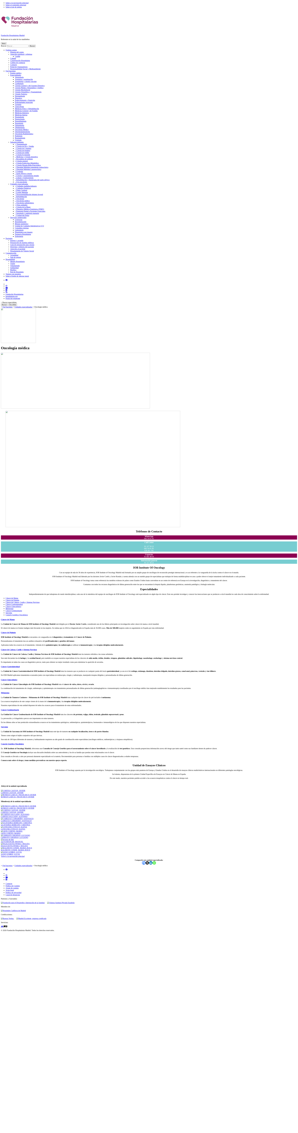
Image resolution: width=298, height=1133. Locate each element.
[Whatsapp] (154, 863)
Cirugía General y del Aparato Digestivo (30, 86)
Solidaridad (14, 268)
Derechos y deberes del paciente (22, 247)
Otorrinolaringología (22, 132)
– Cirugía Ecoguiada (22, 155)
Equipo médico (15, 73)
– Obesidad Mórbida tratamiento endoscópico (31, 167)
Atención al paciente (17, 249)
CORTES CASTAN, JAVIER (12, 793)
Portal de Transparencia (18, 67)
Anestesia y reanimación (24, 79)
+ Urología (19, 171)
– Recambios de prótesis (24, 159)
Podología (18, 136)
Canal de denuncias (13, 895)
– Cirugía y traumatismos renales (27, 176)
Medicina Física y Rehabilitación (27, 109)
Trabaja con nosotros (13, 274)
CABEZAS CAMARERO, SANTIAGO (16, 821)
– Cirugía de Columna (23, 148)
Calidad (13, 58)
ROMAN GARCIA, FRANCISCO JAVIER (17, 797)
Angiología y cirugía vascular (26, 81)
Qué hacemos (11, 71)
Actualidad (14, 255)
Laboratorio (19, 230)
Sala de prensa (15, 257)
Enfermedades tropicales (24, 102)
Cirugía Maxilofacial (22, 90)
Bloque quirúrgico (21, 224)
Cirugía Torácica (21, 94)
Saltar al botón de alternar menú (17, 276)
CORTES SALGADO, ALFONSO (14, 817)
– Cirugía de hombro (22, 151)
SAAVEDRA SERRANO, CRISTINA (15, 825)
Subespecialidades (17, 142)
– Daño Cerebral (21, 190)
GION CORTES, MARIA (11, 833)
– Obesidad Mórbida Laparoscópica (28, 169)
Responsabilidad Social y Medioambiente (25, 69)
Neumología (19, 117)
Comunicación (11, 253)
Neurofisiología (20, 121)
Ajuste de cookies (12, 888)
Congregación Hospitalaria (20, 61)
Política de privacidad (13, 893)
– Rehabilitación (21, 197)
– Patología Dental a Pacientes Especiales (30, 211)
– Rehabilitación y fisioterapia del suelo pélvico (32, 180)
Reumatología (20, 138)
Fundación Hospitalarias (14, 294)
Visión (12, 264)
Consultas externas (22, 228)
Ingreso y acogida (16, 241)
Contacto (13, 65)
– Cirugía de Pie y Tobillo (24, 146)
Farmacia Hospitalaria (23, 234)
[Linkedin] (150, 863)
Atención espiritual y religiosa (21, 54)
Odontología (19, 125)
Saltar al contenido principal (16, 5)
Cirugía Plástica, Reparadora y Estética (29, 88)
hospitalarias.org (12, 296)
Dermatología (20, 96)
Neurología (19, 123)
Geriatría (18, 104)
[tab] (12, 598)
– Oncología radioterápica (24, 203)
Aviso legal (10, 890)
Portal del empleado (13, 298)
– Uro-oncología (21, 182)
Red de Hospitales (17, 272)
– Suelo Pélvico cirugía (23, 174)
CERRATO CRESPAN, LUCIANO (14, 837)
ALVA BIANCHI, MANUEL (12, 842)
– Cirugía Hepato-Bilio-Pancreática (28, 165)
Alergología (19, 77)
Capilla (17, 56)
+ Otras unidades (21, 205)
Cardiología (19, 84)
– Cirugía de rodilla (22, 153)
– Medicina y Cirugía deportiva (26, 157)
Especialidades (15, 75)
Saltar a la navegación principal (17, 3)
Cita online (12, 305)
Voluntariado (15, 266)
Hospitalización (20, 222)
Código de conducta (17, 63)
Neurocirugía (20, 119)
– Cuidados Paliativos (23, 188)
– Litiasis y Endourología (24, 178)
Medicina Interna (21, 115)
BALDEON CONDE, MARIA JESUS (15, 850)
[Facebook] (144, 863)
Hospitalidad (10, 259)
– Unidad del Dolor (22, 215)
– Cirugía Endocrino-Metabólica (27, 163)
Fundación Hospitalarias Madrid (13, 35)
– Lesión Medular (21, 192)
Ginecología (19, 107)
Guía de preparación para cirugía (22, 245)
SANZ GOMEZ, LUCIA (10, 854)
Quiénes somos (11, 50)
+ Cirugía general (21, 161)
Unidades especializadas (19, 184)
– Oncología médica (22, 201)
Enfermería (19, 236)
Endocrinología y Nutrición (25, 100)
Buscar (4, 305)
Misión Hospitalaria (17, 261)
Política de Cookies (13, 886)
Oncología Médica (22, 130)
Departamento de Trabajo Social (22, 251)
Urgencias (18, 220)
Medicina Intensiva (22, 113)
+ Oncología (19, 199)
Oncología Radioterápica (24, 134)
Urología (18, 140)
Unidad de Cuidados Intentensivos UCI (29, 226)
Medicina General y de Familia (26, 111)
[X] (147, 863)
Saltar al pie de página (14, 7)
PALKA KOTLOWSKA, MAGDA (14, 846)
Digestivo (18, 98)
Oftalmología (20, 127)
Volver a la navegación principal (13, 856)
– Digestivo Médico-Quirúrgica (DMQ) (29, 209)
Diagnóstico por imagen (23, 232)
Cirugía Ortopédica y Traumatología (28, 92)
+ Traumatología (21, 144)
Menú (4, 43)
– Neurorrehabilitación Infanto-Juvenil (29, 194)
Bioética (13, 270)
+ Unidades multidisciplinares (26, 186)
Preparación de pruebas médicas (22, 243)
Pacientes (9, 238)
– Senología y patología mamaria (27, 213)
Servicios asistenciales (18, 218)
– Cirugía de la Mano (22, 207)
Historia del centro (17, 52)
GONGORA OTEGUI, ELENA (13, 829)
